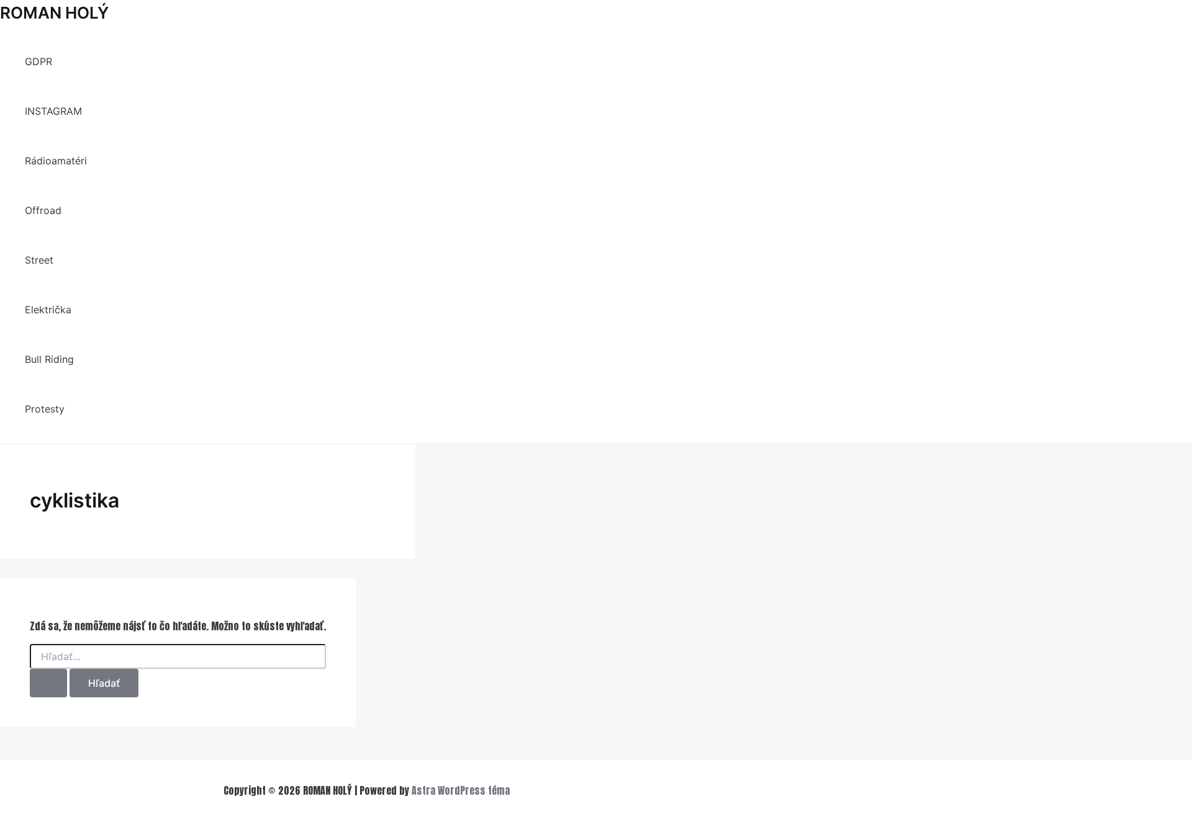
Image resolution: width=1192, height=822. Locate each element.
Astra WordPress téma (461, 790)
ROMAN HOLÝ (54, 12)
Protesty (45, 409)
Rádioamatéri (56, 160)
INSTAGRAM (53, 111)
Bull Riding (49, 359)
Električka (48, 309)
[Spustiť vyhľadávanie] (48, 683)
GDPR (38, 61)
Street (39, 260)
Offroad (43, 210)
